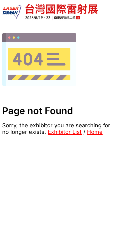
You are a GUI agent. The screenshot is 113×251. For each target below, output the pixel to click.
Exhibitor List (65, 132)
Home (95, 132)
